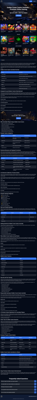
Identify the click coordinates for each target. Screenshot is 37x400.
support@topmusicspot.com (32, 396)
